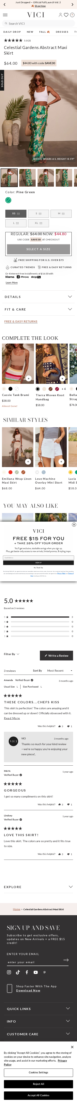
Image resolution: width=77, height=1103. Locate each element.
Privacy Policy (61, 573)
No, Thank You (38, 568)
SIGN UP (38, 563)
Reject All (38, 1084)
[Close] (72, 1047)
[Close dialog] (74, 525)
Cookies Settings (38, 1072)
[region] (38, 1072)
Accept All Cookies (38, 1095)
